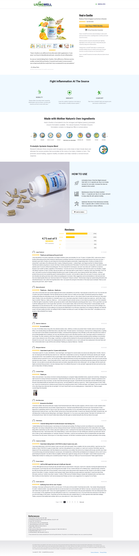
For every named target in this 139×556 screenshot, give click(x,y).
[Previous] (31, 136)
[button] (32, 45)
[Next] (107, 136)
